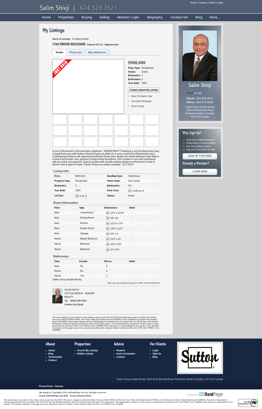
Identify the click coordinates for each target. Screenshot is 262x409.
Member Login (128, 17)
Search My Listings (87, 350)
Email (190, 92)
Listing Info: (61, 171)
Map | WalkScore (97, 52)
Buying (87, 17)
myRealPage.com (205, 394)
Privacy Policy (46, 386)
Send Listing (137, 106)
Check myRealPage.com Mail (53, 396)
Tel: (66, 300)
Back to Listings (61, 39)
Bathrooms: (61, 256)
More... (214, 17)
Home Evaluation (125, 353)
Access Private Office (80, 396)
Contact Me (179, 17)
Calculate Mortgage (141, 101)
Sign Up (156, 353)
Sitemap (59, 386)
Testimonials (55, 357)
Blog (198, 17)
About (212, 2)
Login (220, 2)
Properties (66, 17)
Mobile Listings (85, 353)
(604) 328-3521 (78, 300)
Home (193, 2)
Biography (155, 17)
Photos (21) (75, 52)
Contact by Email (73, 304)
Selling (104, 17)
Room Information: (66, 202)
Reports (120, 350)
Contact (203, 2)
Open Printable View (141, 96)
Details (59, 52)
